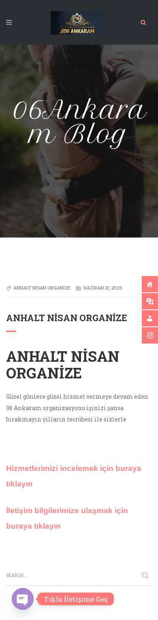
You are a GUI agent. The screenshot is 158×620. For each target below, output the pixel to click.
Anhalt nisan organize (41, 288)
